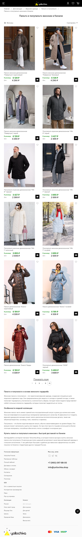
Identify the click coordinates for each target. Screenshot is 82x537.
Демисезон (26, 517)
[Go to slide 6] (18, 127)
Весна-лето (26, 520)
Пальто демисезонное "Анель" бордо (17, 365)
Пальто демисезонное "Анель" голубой (57, 307)
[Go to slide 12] (33, 127)
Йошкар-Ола (8, 510)
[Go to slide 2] (8, 127)
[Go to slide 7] (21, 127)
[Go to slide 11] (31, 127)
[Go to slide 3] (10, 127)
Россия (6, 504)
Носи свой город (9, 507)
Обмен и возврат (9, 469)
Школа (6, 514)
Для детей (26, 510)
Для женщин (17, 9)
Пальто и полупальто (48, 9)
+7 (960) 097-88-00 (57, 462)
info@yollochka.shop (58, 467)
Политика (7, 479)
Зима (24, 514)
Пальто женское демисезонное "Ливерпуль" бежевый (54, 74)
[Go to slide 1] (5, 127)
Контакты (7, 472)
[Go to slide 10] (28, 127)
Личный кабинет (9, 462)
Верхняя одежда (32, 9)
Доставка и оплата (10, 465)
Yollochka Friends (9, 455)
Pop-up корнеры (9, 496)
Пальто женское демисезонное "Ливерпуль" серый (15, 132)
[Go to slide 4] (13, 127)
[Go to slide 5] (15, 127)
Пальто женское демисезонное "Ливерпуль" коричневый (15, 74)
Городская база (9, 517)
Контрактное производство (13, 490)
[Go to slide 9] (25, 127)
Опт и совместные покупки (13, 486)
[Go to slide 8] (23, 127)
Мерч (5, 493)
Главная (7, 9)
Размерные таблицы (10, 459)
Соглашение (8, 475)
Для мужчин (27, 507)
